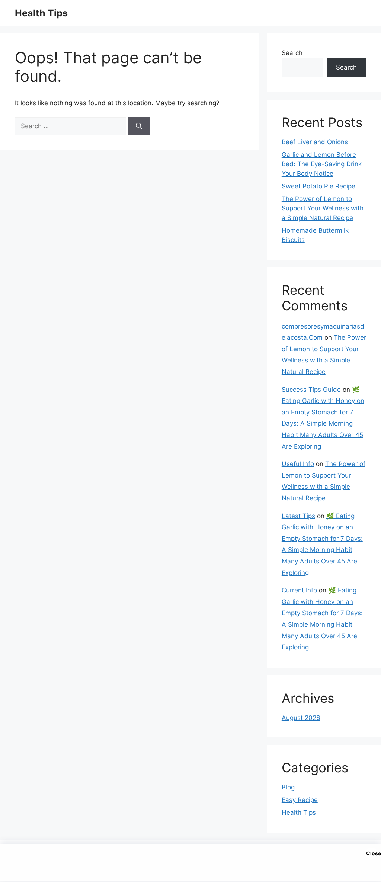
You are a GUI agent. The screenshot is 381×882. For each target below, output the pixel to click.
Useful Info (298, 464)
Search (292, 52)
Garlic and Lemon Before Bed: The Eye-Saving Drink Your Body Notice (322, 164)
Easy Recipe (300, 800)
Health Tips (41, 13)
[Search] (139, 126)
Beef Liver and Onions (315, 142)
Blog (288, 787)
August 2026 (301, 717)
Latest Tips (298, 516)
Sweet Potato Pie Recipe (318, 186)
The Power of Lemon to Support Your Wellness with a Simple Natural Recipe (323, 208)
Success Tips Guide (311, 389)
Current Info (299, 590)
